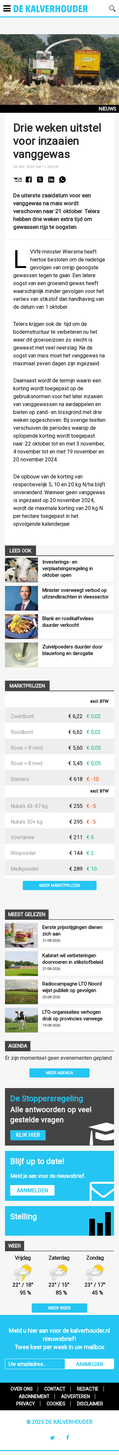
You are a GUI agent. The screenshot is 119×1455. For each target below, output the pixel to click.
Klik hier (28, 1135)
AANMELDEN (89, 1364)
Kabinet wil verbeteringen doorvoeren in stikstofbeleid (72, 959)
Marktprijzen (27, 686)
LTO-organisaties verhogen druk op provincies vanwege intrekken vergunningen (72, 1015)
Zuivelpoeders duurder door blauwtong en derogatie (72, 650)
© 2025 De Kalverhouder (59, 1422)
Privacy (25, 1403)
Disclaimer (90, 1403)
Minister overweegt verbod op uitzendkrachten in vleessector (75, 593)
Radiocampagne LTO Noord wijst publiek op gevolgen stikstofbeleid (72, 987)
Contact (54, 1389)
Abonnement (34, 1396)
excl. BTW (99, 701)
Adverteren (75, 1396)
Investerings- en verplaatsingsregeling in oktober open (67, 568)
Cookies (56, 1403)
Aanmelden (32, 1190)
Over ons (22, 1389)
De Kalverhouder (59, 13)
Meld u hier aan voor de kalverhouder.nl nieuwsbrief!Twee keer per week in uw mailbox (59, 1338)
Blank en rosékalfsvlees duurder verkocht (68, 622)
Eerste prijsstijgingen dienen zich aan (72, 930)
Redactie (88, 1389)
